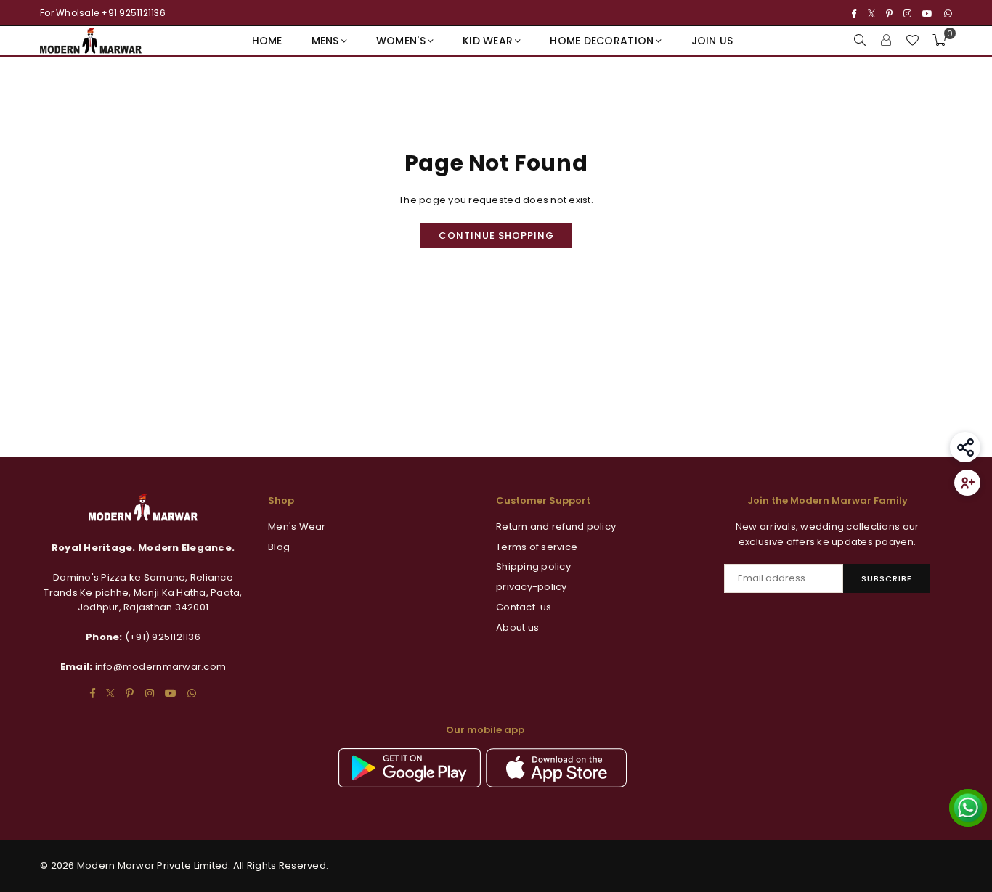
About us (517, 627)
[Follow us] (967, 483)
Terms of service (536, 547)
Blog (279, 547)
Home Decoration (602, 40)
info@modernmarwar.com (160, 667)
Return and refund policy (556, 526)
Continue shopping (496, 235)
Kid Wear (488, 40)
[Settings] (886, 41)
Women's (401, 40)
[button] (939, 41)
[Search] (860, 41)
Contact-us (524, 607)
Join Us (712, 40)
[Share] (965, 447)
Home (267, 40)
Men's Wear (297, 526)
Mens (325, 40)
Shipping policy (533, 566)
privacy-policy (531, 587)
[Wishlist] (912, 41)
